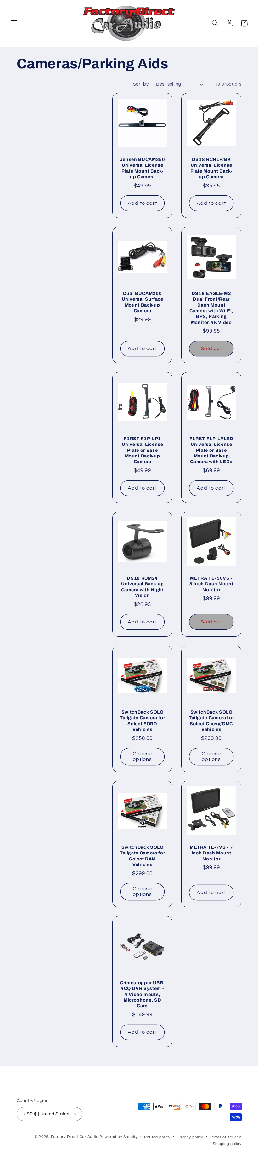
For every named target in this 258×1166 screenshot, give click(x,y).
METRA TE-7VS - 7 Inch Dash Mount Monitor (211, 853)
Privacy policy (190, 1137)
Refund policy (157, 1137)
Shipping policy (227, 1144)
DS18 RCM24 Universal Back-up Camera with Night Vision (142, 587)
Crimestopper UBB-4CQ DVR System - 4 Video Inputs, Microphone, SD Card (142, 994)
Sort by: (141, 84)
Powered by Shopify (118, 1137)
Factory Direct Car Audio (74, 1137)
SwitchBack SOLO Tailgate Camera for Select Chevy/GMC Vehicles (211, 720)
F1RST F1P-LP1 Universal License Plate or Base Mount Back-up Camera (142, 450)
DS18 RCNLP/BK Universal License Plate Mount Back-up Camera (211, 168)
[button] (14, 23)
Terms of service (226, 1137)
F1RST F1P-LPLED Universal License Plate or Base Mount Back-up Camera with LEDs (211, 450)
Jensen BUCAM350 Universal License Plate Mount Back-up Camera (142, 168)
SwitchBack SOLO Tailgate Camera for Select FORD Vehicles (142, 720)
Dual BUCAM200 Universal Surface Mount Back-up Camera (142, 302)
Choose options (142, 756)
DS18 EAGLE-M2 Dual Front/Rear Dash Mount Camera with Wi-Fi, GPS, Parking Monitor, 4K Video (211, 308)
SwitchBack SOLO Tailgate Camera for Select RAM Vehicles (142, 856)
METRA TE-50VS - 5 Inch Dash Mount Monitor (211, 584)
